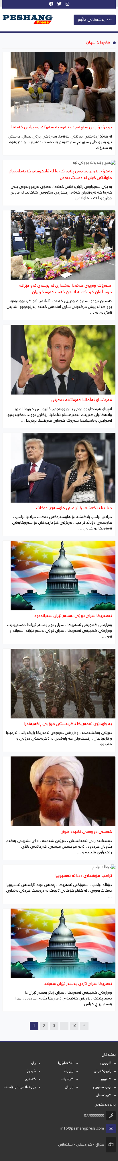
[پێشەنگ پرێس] (29, 19)
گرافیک (67, 1079)
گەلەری (30, 1079)
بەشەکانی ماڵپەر (91, 20)
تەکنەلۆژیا (66, 1063)
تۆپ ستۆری (102, 1087)
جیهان (69, 1087)
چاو (33, 1063)
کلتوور (106, 1079)
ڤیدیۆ (31, 1071)
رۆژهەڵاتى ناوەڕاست (20, 1087)
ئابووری (106, 1063)
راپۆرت (69, 1071)
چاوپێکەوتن (102, 1071)
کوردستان (103, 1095)
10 (74, 1026)
